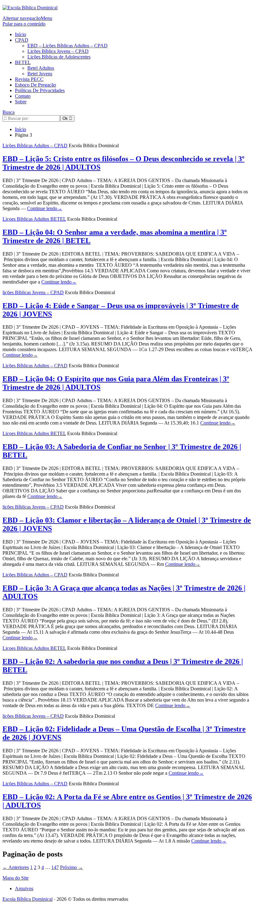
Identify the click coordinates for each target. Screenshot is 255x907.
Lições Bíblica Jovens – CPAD (58, 51)
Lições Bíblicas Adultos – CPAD (34, 145)
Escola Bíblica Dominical (27, 899)
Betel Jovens (39, 73)
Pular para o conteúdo (23, 23)
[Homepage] (30, 7)
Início (20, 34)
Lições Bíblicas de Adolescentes (58, 56)
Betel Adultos (40, 68)
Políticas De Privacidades (40, 90)
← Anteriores (15, 867)
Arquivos (24, 888)
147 (55, 867)
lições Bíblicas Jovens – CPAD (33, 292)
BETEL (23, 62)
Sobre (20, 101)
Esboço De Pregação (35, 84)
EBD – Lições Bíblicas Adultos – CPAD (67, 45)
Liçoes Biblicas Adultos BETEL (34, 219)
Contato (22, 96)
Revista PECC (29, 79)
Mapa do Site (15, 878)
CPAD (21, 40)
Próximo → (71, 867)
